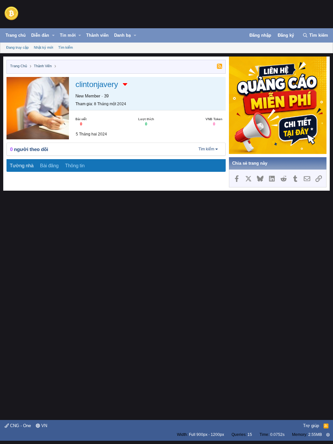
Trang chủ (16, 35)
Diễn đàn (40, 35)
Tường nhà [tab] (21, 165)
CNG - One (20, 425)
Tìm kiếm (65, 47)
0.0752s (277, 434)
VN (43, 425)
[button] (53, 35)
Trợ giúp (311, 425)
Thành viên (97, 35)
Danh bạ (122, 35)
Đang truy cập (17, 47)
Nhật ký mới (43, 47)
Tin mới (68, 35)
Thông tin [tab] (75, 165)
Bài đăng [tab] (49, 165)
